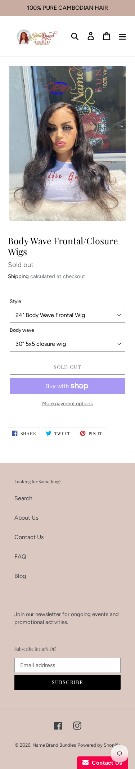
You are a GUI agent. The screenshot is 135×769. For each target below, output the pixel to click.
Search (23, 498)
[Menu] (122, 36)
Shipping (18, 276)
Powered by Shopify (98, 745)
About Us (26, 517)
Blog (20, 576)
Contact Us (29, 537)
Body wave (22, 330)
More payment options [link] (67, 404)
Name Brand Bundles (54, 745)
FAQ (20, 556)
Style (15, 301)
